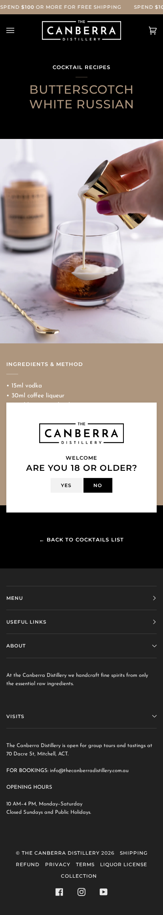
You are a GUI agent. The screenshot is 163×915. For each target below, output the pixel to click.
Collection (79, 876)
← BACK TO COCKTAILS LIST (81, 539)
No (97, 485)
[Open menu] (18, 30)
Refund (28, 864)
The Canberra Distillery (61, 853)
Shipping (134, 853)
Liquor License (123, 864)
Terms (85, 864)
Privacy (57, 864)
